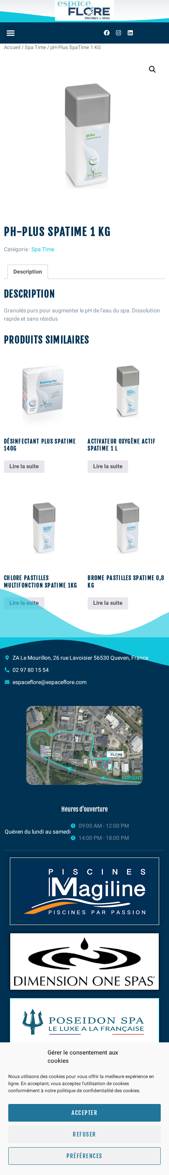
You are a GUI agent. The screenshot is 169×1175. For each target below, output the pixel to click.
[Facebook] (106, 33)
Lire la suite (24, 466)
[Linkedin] (130, 33)
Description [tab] (27, 272)
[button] (10, 32)
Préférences (84, 1156)
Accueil (12, 47)
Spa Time (35, 47)
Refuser (84, 1134)
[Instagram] (118, 33)
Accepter (84, 1113)
